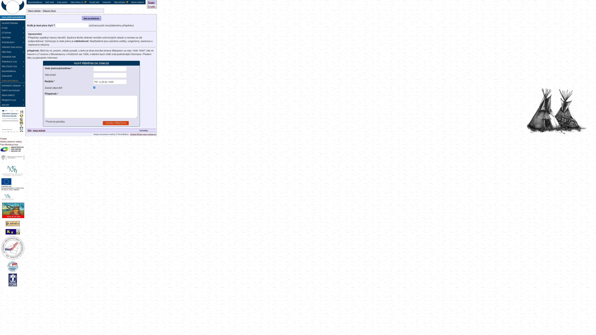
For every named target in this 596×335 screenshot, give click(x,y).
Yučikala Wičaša (136, 134)
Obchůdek (120, 2)
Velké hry (94, 2)
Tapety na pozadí (11, 90)
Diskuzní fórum (10, 80)
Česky (151, 2)
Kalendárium (9, 71)
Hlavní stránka (10, 23)
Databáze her (9, 56)
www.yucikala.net (149, 134)
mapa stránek (39, 130)
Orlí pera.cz (77, 2)
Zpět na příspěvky (91, 18)
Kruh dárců (8, 95)
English (151, 6)
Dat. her (49, 2)
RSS (30, 130)
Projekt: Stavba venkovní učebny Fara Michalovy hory (11, 141)
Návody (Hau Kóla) (12, 47)
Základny (62, 2)
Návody (106, 2)
